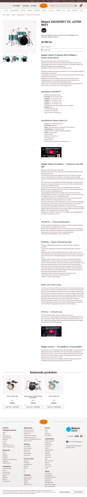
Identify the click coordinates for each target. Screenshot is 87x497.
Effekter (4, 441)
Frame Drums (48, 464)
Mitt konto (64, 1)
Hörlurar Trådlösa (27, 453)
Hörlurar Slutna (27, 450)
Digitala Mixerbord (28, 464)
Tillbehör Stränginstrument (8, 446)
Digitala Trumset (27, 479)
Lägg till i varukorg (12, 407)
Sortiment (16, 5)
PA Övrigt (26, 468)
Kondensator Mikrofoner (29, 430)
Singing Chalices (48, 444)
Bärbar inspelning (6, 472)
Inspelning (29, 10)
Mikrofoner (37, 10)
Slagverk (26, 482)
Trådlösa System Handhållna (30, 435)
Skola (38, 1)
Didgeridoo (47, 453)
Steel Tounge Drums (49, 460)
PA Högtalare (26, 462)
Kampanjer (32, 1)
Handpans (47, 462)
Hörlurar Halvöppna (28, 448)
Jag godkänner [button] (77, 492)
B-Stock (6, 10)
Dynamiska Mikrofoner (29, 431)
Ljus (25, 471)
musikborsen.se (72, 1)
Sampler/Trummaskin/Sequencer (10, 459)
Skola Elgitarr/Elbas (49, 482)
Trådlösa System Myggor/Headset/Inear (32, 439)
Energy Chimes (48, 457)
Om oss (48, 1)
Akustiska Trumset (20, 14)
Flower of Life (48, 455)
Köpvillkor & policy (56, 1)
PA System (26, 460)
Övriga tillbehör (48, 435)
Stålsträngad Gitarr (7, 436)
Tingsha (46, 448)
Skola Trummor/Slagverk (50, 484)
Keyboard (5, 454)
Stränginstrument (14, 10)
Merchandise (48, 433)
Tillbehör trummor (28, 484)
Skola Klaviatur (48, 478)
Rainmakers (47, 451)
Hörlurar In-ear (27, 451)
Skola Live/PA (48, 480)
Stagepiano (5, 457)
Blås (64, 10)
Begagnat (26, 5)
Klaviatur (23, 10)
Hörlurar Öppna (27, 446)
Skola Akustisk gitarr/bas (50, 477)
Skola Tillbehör (48, 473)
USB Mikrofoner (27, 433)
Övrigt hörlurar (27, 455)
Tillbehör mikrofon (28, 440)
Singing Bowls (48, 442)
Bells (46, 459)
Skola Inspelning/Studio (50, 486)
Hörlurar (44, 10)
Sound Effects (48, 466)
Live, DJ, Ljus (51, 10)
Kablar (46, 430)
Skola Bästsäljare (48, 475)
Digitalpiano (5, 455)
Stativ (46, 431)
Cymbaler (26, 480)
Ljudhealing (75, 10)
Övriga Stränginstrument (8, 445)
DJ (24, 469)
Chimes (46, 468)
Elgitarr (4, 432)
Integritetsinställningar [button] (64, 492)
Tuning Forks (47, 446)
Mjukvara (5, 475)
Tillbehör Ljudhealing (49, 440)
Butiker (33, 5)
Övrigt (68, 10)
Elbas (4, 434)
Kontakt (43, 1)
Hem (4, 15)
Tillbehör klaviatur (6, 463)
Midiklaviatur (5, 461)
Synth (4, 452)
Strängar (5, 443)
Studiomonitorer (6, 474)
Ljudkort (4, 470)
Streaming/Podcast (7, 468)
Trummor (58, 10)
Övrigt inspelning (6, 481)
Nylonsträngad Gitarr (7, 437)
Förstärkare (5, 439)
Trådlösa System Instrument (30, 437)
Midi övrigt (5, 479)
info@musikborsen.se (81, 1)
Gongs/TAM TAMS (49, 450)
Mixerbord (26, 466)
